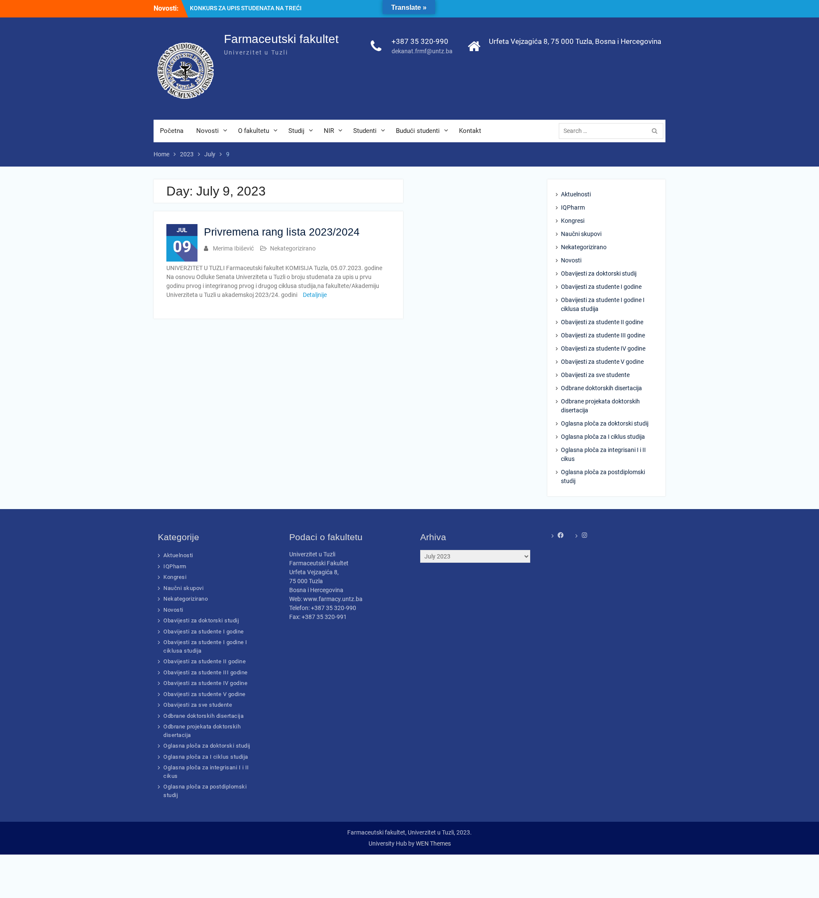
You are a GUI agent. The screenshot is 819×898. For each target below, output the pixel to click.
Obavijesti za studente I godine (601, 286)
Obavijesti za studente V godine (602, 361)
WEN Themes (433, 843)
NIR (329, 131)
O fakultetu (253, 131)
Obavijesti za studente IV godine (603, 348)
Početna (171, 131)
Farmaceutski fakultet (281, 39)
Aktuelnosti (576, 194)
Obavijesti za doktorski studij (598, 273)
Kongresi (572, 220)
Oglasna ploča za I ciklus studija (603, 436)
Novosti (207, 131)
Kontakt (470, 131)
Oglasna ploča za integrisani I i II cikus (603, 454)
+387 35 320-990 (420, 41)
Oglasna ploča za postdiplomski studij (603, 476)
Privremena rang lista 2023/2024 (282, 232)
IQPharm (573, 207)
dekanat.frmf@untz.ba (422, 51)
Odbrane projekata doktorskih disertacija (600, 406)
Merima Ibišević (233, 248)
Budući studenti (418, 131)
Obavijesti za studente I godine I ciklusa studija (603, 304)
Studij (296, 131)
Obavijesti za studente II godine (602, 322)
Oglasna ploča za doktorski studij (604, 423)
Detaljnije (315, 294)
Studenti (365, 131)
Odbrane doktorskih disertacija (601, 388)
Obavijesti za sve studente (595, 374)
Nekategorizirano (293, 248)
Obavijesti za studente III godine (603, 335)
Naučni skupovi (581, 233)
